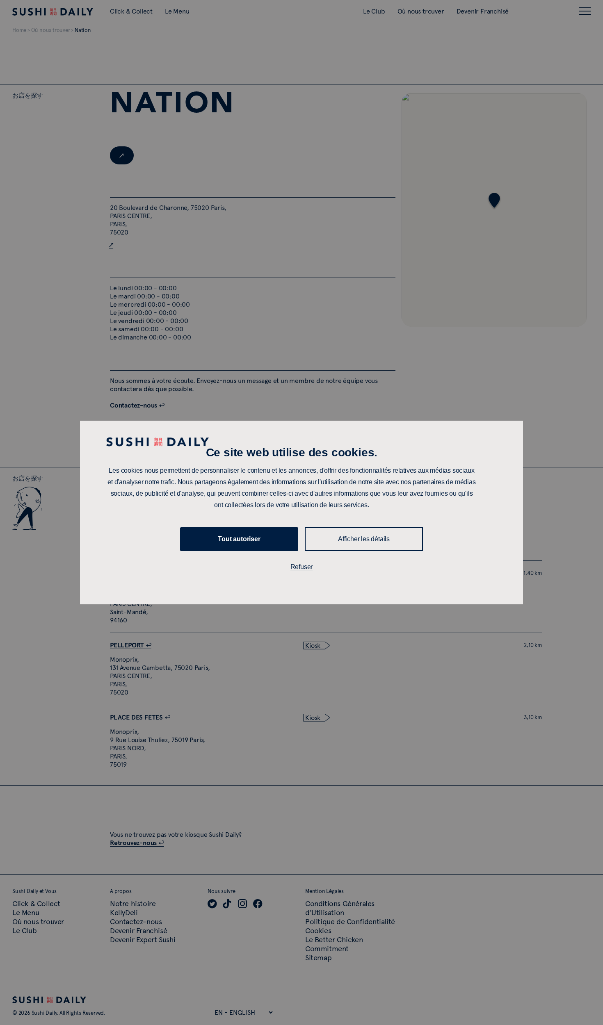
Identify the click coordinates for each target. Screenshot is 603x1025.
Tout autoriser (239, 538)
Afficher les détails (364, 538)
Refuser (301, 566)
